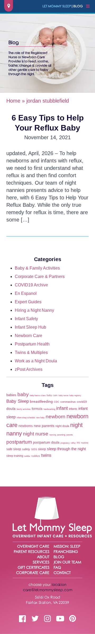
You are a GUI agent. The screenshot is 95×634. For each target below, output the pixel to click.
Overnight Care (33, 547)
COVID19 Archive (31, 285)
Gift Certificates (33, 568)
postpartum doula (46, 442)
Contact (62, 573)
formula (37, 408)
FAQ (57, 568)
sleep (42, 449)
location (59, 585)
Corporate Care (32, 573)
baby (23, 394)
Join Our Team (67, 562)
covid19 (82, 401)
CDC (56, 401)
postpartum (19, 442)
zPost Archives (28, 369)
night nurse (35, 433)
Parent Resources (31, 552)
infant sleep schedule (26, 417)
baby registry (75, 395)
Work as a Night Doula (36, 361)
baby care (52, 395)
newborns (25, 426)
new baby (40, 417)
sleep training (14, 455)
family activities (24, 409)
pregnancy (65, 443)
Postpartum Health (32, 344)
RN (78, 443)
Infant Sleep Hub (30, 327)
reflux (73, 443)
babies (11, 395)
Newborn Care (28, 335)
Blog (59, 557)
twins (46, 455)
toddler (27, 456)
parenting (61, 435)
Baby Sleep (17, 401)
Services (41, 562)
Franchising (66, 552)
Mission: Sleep (67, 547)
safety (26, 449)
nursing (52, 435)
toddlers (35, 455)
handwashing (49, 409)
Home (13, 101)
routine (84, 442)
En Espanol (26, 293)
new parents (44, 426)
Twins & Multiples (31, 352)
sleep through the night (66, 449)
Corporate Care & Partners (40, 276)
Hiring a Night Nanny (34, 310)
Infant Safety (26, 318)
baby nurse (63, 395)
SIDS (34, 449)
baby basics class (38, 395)
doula (11, 409)
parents (69, 435)
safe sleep (13, 449)
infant (62, 408)
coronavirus (68, 401)
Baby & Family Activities (37, 268)
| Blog (62, 6)
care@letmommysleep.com (47, 590)
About (43, 557)
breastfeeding (41, 401)
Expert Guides (28, 302)
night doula (62, 426)
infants (73, 408)
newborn (55, 416)
